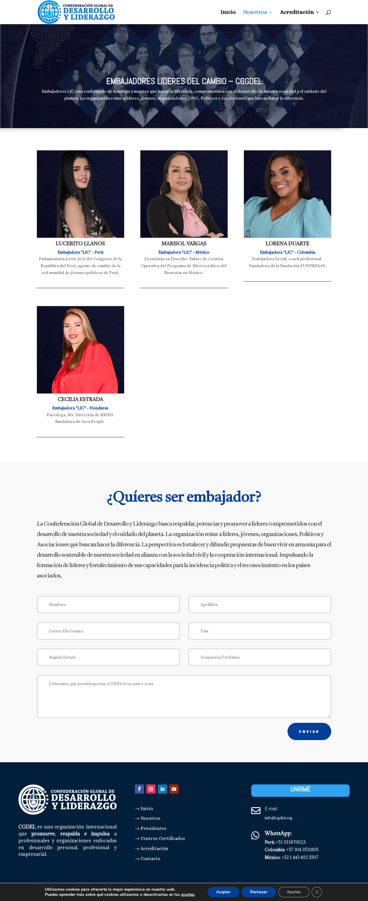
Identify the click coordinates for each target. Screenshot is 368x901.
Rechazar (258, 892)
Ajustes (294, 892)
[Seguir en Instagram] (151, 789)
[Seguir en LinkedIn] (162, 789)
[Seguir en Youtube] (174, 789)
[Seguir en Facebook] (139, 789)
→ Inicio (144, 808)
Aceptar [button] (223, 892)
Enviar (309, 731)
